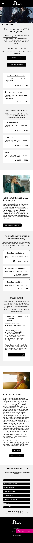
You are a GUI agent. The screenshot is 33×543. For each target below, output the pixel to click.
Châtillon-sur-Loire (9, 491)
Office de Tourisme (16, 456)
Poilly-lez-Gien (7, 507)
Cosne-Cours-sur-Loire (10, 484)
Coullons (6, 503)
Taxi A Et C (9, 137)
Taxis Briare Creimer (14, 92)
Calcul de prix (16, 58)
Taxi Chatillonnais (11, 122)
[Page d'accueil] (2, 24)
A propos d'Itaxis (16, 535)
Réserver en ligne (24, 531)
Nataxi (7, 152)
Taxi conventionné (16, 65)
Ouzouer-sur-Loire (8, 495)
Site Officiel (16, 450)
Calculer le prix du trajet (16, 355)
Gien (4, 480)
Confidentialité (17, 528)
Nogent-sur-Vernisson (10, 499)
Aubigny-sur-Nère (8, 487)
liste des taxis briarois (10, 37)
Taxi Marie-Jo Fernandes (16, 76)
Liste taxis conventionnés (12, 225)
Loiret (6, 24)
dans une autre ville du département (16, 513)
